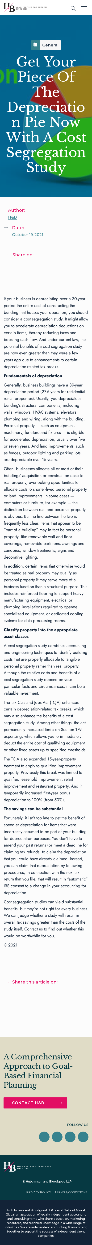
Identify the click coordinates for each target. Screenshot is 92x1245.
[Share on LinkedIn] (12, 267)
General (50, 45)
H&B (12, 217)
